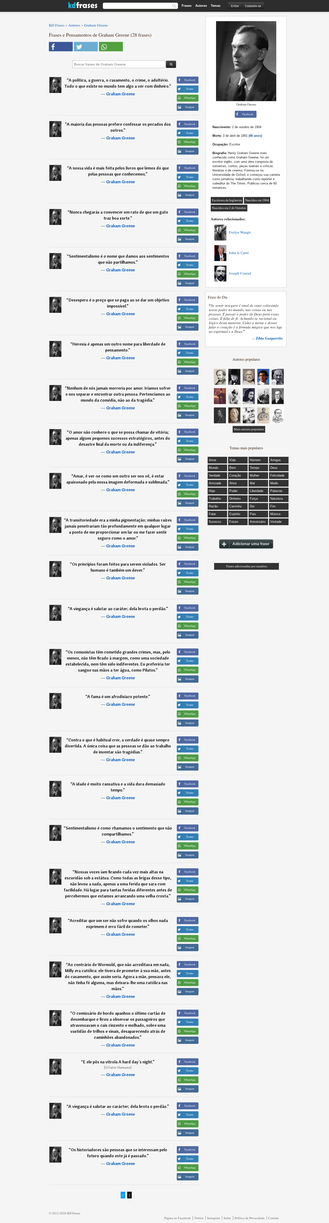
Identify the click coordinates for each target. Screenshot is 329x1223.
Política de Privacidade (250, 1218)
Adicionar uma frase (250, 544)
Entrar (235, 6)
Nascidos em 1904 (257, 200)
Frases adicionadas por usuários (246, 566)
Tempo (254, 468)
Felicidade (277, 475)
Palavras (276, 491)
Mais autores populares (249, 429)
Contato (273, 1218)
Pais (253, 514)
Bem (232, 468)
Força (254, 498)
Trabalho (215, 498)
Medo (274, 483)
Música (275, 514)
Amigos (275, 460)
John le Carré (239, 252)
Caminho (235, 506)
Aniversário (257, 521)
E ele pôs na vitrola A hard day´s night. (117, 1062)
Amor (212, 460)
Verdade (214, 475)
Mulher (254, 475)
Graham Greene (120, 94)
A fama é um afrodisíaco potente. (117, 696)
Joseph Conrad (240, 273)
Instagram (213, 1218)
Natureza (276, 498)
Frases (186, 5)
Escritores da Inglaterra (227, 200)
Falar (212, 514)
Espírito (234, 514)
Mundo (213, 468)
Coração (235, 475)
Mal (252, 483)
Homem (255, 460)
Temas (215, 5)
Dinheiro (235, 498)
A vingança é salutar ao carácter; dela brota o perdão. (117, 1106)
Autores (201, 5)
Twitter (199, 1218)
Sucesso (215, 521)
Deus (273, 468)
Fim (273, 506)
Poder (233, 491)
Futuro (233, 521)
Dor (252, 506)
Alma (233, 483)
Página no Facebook (177, 1218)
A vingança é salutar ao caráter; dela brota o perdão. (118, 608)
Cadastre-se (253, 6)
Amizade (215, 483)
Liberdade (256, 491)
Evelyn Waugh (240, 232)
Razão (213, 506)
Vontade (276, 521)
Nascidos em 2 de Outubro (229, 208)
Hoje (212, 491)
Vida (232, 460)
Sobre (227, 1218)
